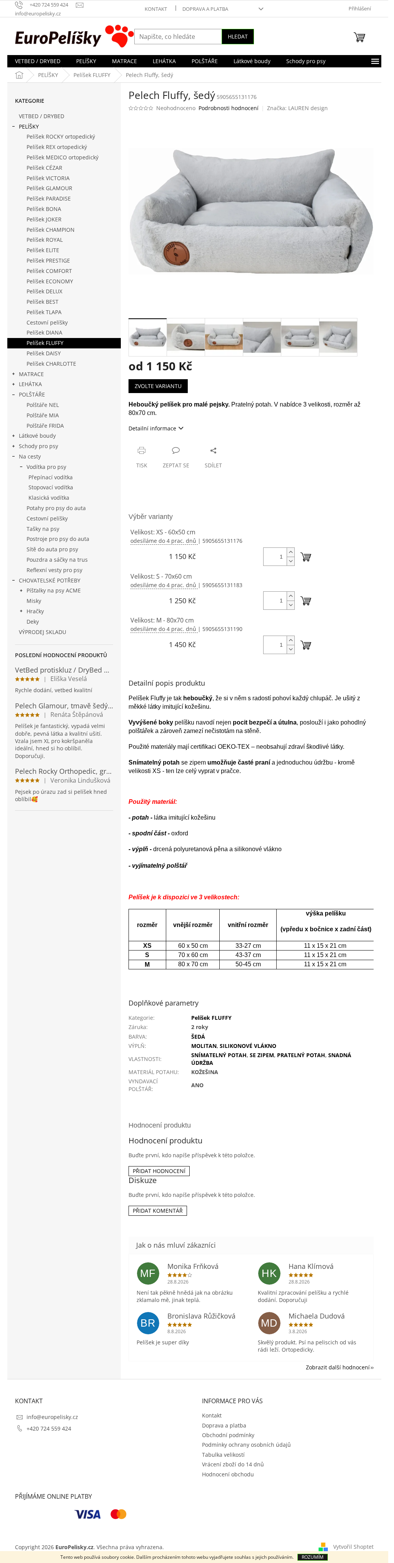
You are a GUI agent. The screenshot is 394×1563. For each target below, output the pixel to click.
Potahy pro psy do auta (56, 508)
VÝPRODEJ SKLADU (42, 632)
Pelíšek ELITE (43, 250)
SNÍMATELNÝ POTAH (219, 1055)
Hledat (238, 36)
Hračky (35, 611)
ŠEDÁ (198, 1036)
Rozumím (313, 1557)
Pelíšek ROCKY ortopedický (61, 136)
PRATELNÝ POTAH (301, 1055)
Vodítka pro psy (46, 466)
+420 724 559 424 (49, 1428)
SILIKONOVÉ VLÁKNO (248, 1045)
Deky (33, 621)
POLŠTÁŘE (32, 394)
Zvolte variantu (158, 386)
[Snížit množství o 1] (290, 561)
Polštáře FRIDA (45, 425)
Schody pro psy (38, 446)
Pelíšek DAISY (44, 353)
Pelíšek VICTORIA (48, 178)
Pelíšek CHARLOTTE (51, 363)
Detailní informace (152, 428)
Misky (34, 600)
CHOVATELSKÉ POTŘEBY (49, 580)
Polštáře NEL (43, 404)
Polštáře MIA (43, 415)
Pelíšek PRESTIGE (48, 260)
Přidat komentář (158, 1210)
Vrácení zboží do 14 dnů (233, 1464)
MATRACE (31, 374)
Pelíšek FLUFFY (45, 342)
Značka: (297, 108)
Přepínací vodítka (50, 477)
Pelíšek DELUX (44, 291)
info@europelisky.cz (52, 1417)
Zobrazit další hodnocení (338, 1367)
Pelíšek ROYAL (45, 239)
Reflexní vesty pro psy (54, 570)
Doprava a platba (205, 8)
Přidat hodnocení (159, 1171)
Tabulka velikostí (223, 1454)
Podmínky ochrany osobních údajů (246, 1444)
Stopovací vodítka (50, 487)
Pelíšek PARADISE (49, 198)
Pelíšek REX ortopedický (57, 147)
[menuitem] (37, 61)
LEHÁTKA (30, 384)
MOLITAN (204, 1045)
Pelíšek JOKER (44, 219)
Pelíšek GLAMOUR (49, 188)
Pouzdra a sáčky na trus (57, 559)
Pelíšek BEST (42, 301)
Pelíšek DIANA (44, 332)
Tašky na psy (43, 528)
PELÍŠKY (29, 126)
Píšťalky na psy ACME (54, 590)
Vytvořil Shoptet (353, 1546)
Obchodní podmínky (228, 1435)
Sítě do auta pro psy (52, 549)
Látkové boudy (37, 435)
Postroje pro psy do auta (58, 538)
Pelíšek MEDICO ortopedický (62, 157)
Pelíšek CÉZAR (44, 167)
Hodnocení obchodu (228, 1474)
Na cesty (30, 456)
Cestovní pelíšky (47, 322)
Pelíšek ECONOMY (50, 281)
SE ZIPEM (262, 1055)
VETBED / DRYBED (41, 116)
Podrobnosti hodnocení (229, 108)
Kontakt (156, 8)
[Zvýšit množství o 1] (290, 552)
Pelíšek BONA (44, 209)
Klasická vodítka (48, 497)
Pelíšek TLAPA (44, 312)
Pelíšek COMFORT (49, 270)
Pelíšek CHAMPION (51, 229)
